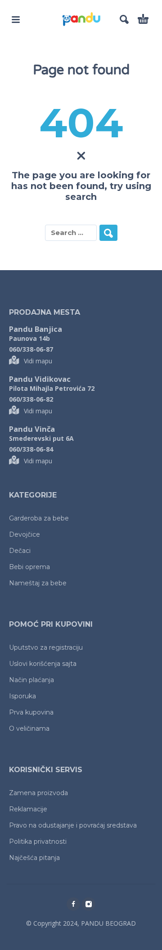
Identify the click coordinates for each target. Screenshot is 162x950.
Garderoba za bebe (39, 518)
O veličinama (29, 728)
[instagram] (88, 904)
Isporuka (22, 696)
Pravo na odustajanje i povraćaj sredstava (73, 825)
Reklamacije (28, 809)
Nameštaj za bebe (38, 583)
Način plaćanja (31, 680)
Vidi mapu (38, 361)
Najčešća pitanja (34, 858)
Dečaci (20, 551)
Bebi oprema (29, 567)
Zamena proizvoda (38, 793)
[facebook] (73, 904)
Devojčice (24, 534)
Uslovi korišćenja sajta (42, 664)
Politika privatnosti (38, 841)
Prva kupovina (31, 712)
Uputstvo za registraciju (46, 647)
